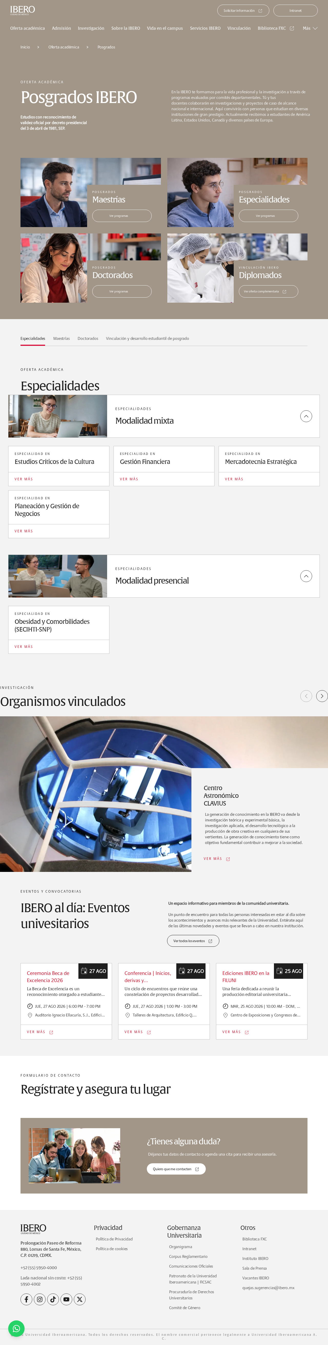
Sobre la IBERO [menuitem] (125, 28)
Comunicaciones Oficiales (191, 1266)
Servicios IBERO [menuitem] (205, 28)
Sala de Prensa (254, 1268)
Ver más (24, 479)
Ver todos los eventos (189, 940)
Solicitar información (239, 10)
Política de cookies (112, 1249)
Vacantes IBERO (255, 1278)
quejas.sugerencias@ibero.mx (268, 1288)
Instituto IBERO (255, 1258)
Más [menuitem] (307, 28)
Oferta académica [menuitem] (27, 28)
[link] (277, 28)
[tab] (32, 340)
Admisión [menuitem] (61, 28)
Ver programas (118, 215)
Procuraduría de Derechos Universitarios (191, 1295)
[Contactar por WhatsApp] (16, 1328)
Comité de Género (184, 1308)
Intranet (296, 10)
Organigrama (180, 1247)
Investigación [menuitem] (91, 28)
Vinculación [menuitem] (239, 28)
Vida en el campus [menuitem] (165, 28)
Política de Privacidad (114, 1239)
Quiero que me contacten (172, 1168)
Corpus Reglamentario (188, 1256)
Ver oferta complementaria (261, 291)
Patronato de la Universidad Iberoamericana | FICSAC (193, 1279)
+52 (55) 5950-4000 (38, 1268)
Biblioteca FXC (272, 28)
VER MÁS (213, 858)
